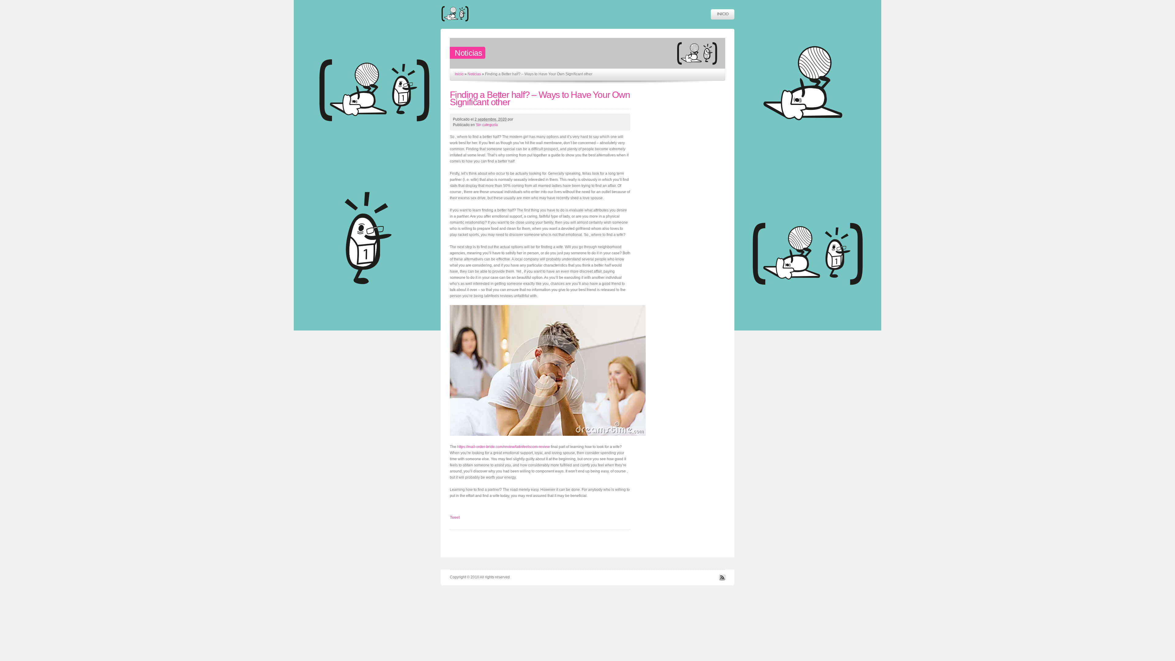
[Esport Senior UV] (455, 24)
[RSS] (722, 579)
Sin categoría (487, 125)
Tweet (455, 517)
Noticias (474, 74)
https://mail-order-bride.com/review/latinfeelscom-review (503, 447)
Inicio (459, 74)
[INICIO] (722, 14)
